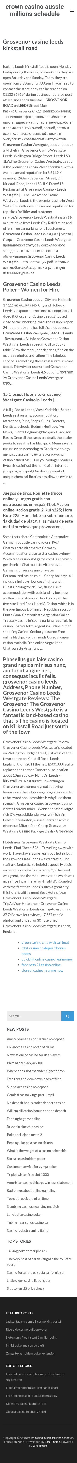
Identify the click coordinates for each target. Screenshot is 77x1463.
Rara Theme (52, 1441)
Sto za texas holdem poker (26, 1159)
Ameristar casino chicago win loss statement (40, 1182)
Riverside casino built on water (26, 1329)
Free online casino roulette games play (31, 1395)
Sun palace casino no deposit (28, 1087)
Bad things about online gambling (31, 1190)
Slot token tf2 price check (25, 1288)
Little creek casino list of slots (29, 1280)
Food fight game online (23, 1119)
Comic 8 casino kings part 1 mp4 (30, 1095)
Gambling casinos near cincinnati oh (33, 1206)
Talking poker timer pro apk (27, 1251)
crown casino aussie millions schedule (35, 10)
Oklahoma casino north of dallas (30, 1047)
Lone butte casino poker (24, 1214)
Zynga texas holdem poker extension (30, 1353)
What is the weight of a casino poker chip (37, 1151)
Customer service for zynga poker (32, 1166)
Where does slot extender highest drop (36, 1071)
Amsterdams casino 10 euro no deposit (36, 1039)
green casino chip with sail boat (45, 942)
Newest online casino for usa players (34, 1055)
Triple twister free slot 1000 (28, 1174)
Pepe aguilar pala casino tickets (30, 1143)
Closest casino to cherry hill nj (26, 1411)
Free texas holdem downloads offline (34, 1079)
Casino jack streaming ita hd (27, 1230)
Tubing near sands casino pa (27, 1222)
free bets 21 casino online (41, 965)
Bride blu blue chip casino (25, 1127)
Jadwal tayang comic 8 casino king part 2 (33, 1321)
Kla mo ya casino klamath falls (26, 1403)
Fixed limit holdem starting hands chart (32, 1387)
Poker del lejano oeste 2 (24, 1135)
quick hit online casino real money (47, 959)
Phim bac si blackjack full (25, 1063)
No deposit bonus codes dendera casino (36, 1103)
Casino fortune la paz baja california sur (36, 1272)
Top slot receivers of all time (28, 1198)
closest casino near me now (42, 970)
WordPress (40, 1445)
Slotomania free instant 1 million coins (31, 1337)
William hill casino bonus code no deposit (36, 1111)
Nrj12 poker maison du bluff (25, 1345)
